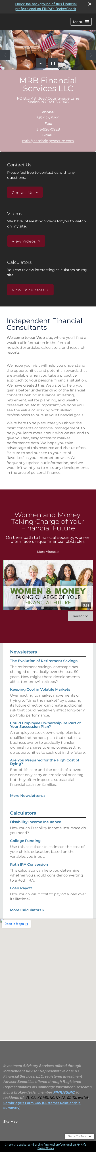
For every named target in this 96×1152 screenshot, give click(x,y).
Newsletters (23, 652)
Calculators (23, 813)
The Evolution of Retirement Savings (43, 661)
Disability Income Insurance (35, 822)
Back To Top (77, 1136)
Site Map (10, 1121)
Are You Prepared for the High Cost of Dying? (44, 762)
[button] (81, 22)
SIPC (70, 1092)
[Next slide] (91, 55)
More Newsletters (28, 796)
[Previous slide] (5, 55)
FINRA (59, 1092)
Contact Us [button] (22, 193)
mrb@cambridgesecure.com (48, 141)
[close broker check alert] (90, 4)
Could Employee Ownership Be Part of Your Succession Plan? (45, 725)
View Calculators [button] (28, 290)
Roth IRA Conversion (29, 864)
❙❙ (53, 63)
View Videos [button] (24, 241)
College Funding (25, 841)
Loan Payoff (21, 888)
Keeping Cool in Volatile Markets (40, 689)
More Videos (48, 551)
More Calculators (27, 910)
